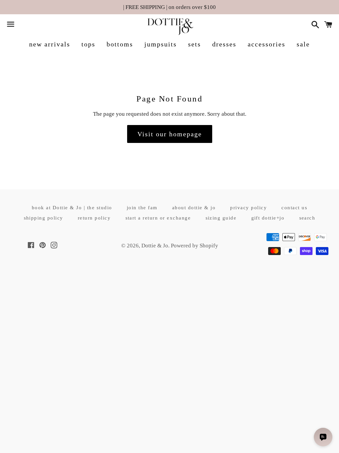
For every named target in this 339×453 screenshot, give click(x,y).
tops (88, 44)
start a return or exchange (158, 218)
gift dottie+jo (268, 218)
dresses (224, 44)
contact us (294, 207)
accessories (266, 44)
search (307, 218)
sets (194, 44)
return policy (94, 218)
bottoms (120, 44)
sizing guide (221, 218)
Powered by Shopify (194, 245)
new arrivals (49, 44)
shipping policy (44, 218)
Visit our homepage (169, 134)
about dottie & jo (194, 207)
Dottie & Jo (154, 245)
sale (303, 44)
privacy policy (248, 207)
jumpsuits (160, 44)
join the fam (142, 207)
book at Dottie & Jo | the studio (72, 207)
